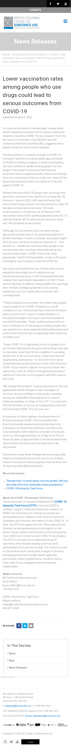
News (12, 653)
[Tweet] (24, 625)
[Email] (30, 625)
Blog (11, 660)
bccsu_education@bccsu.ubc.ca (42, 715)
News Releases (18, 667)
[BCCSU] (22, 22)
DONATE (35, 10)
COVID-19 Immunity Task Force (24, 488)
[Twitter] (11, 741)
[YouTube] (17, 741)
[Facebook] (5, 741)
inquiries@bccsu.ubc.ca (17, 705)
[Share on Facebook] (18, 625)
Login (30, 742)
